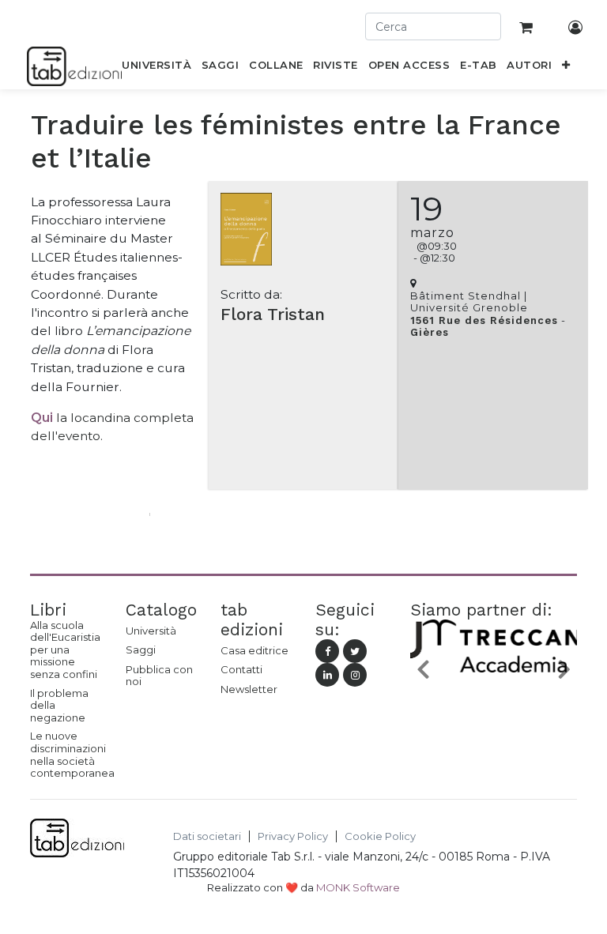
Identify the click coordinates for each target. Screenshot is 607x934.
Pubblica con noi (159, 675)
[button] (566, 68)
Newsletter (249, 689)
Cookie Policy (380, 836)
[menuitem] (157, 68)
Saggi (141, 649)
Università (151, 630)
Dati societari (207, 836)
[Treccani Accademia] (500, 671)
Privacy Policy (293, 836)
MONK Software (358, 887)
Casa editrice (254, 650)
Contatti (241, 669)
